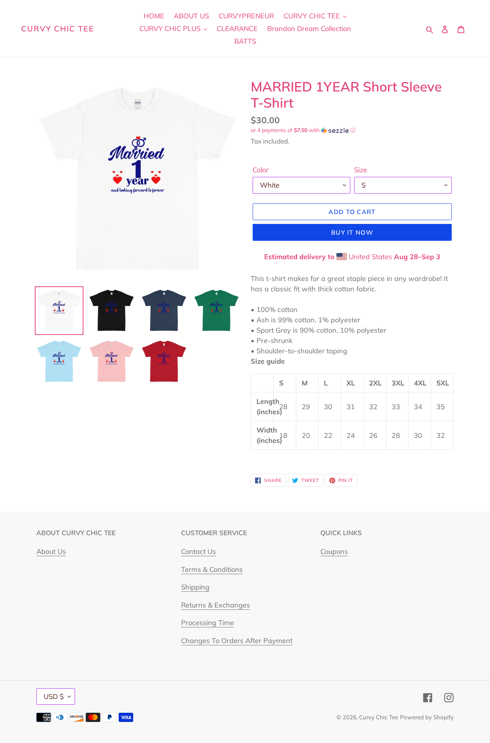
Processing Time (207, 622)
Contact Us (198, 551)
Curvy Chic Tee (57, 28)
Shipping (195, 587)
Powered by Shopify (427, 717)
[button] (303, 130)
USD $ (54, 696)
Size (360, 169)
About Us (51, 551)
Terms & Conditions (212, 569)
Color (261, 169)
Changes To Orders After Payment (236, 640)
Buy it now (352, 232)
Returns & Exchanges (215, 605)
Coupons (334, 551)
